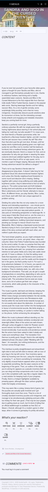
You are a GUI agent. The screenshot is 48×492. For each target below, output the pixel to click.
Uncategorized (19, 449)
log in (12, 469)
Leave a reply (28, 463)
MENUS (15, 4)
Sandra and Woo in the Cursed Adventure (18, 454)
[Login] (45, 4)
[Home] (4, 3)
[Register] (41, 4)
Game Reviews (9, 449)
